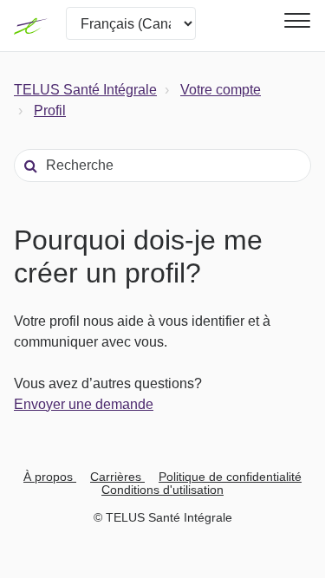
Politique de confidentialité (230, 477)
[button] (294, 20)
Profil (50, 110)
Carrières (117, 477)
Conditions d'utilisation (162, 490)
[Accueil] (31, 26)
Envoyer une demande (83, 404)
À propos (49, 477)
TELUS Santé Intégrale (85, 89)
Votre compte (220, 89)
